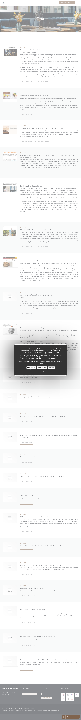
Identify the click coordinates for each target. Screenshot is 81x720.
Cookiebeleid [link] (41, 371)
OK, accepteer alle (31, 367)
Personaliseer (51, 367)
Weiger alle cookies (42, 367)
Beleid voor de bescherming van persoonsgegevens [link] (41, 369)
